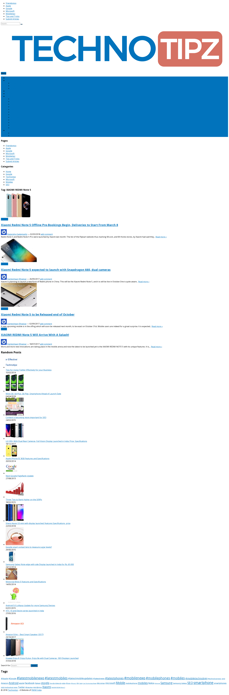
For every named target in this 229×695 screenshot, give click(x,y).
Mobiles (9, 96)
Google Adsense (17, 83)
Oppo (13, 125)
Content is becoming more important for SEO (26, 417)
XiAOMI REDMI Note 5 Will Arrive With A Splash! (35, 335)
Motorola (14, 120)
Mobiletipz (10, 13)
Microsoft (10, 11)
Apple (8, 6)
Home (8, 78)
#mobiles (178, 678)
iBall (12, 109)
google (45, 683)
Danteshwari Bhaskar (17, 279)
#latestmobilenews (30, 678)
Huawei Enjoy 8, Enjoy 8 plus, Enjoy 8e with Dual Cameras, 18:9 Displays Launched (42, 658)
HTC (12, 106)
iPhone (68, 683)
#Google (12, 678)
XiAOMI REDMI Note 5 (58, 687)
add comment (47, 234)
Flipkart (38, 683)
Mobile (120, 683)
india (63, 683)
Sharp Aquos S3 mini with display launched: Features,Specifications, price (38, 523)
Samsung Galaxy (180, 683)
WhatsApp (29, 687)
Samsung (14, 127)
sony (3, 687)
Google (9, 8)
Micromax (14, 117)
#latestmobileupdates (80, 678)
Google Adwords (17, 85)
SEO (7, 130)
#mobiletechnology (196, 678)
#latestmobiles (56, 678)
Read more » (161, 237)
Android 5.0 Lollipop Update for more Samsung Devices (30, 605)
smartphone (203, 682)
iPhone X (73, 683)
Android (13, 683)
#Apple (4, 678)
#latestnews (99, 678)
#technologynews (214, 679)
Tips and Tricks (12, 16)
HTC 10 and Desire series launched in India (25, 610)
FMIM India (36, 690)
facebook (29, 683)
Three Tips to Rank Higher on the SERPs (24, 499)
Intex (12, 112)
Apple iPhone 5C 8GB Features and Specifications (27, 458)
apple (21, 683)
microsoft (110, 683)
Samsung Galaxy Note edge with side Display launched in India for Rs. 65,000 (40, 564)
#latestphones (114, 678)
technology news (11, 687)
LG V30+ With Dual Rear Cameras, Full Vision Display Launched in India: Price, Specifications (46, 441)
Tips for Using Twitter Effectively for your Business (29, 370)
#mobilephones (158, 678)
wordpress (37, 687)
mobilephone (131, 683)
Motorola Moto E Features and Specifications (26, 581)
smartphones (220, 683)
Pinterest (14, 133)
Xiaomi (4, 329)
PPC (12, 135)
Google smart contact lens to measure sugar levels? (29, 547)
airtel (223, 679)
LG (11, 114)
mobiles (143, 683)
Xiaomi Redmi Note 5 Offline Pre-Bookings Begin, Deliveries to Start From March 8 (59, 225)
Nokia (13, 122)
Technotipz (11, 91)
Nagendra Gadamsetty (17, 234)
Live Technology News (89, 683)
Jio (78, 683)
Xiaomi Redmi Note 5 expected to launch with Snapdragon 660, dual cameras (56, 270)
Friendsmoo (11, 3)
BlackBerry (15, 104)
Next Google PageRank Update (20, 476)
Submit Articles (12, 19)
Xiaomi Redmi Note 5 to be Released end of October (38, 314)
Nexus (13, 88)
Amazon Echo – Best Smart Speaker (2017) (25, 634)
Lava (80, 683)
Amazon (14, 99)
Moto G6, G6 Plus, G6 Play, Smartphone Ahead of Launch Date (33, 393)
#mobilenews (134, 678)
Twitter (21, 687)
